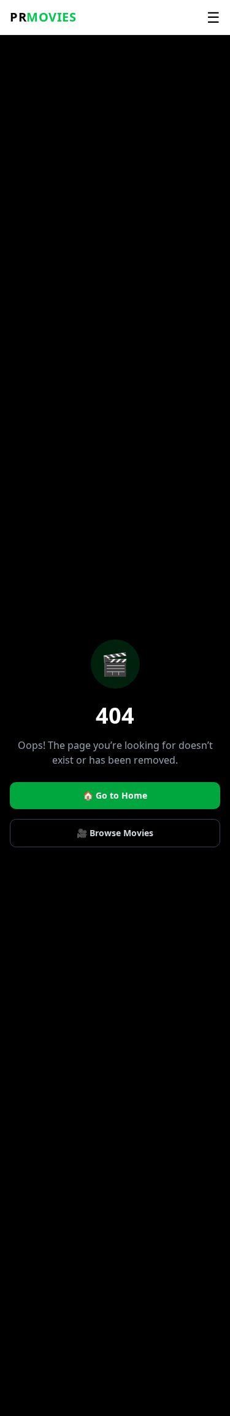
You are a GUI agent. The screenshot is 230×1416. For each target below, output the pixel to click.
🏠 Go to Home (115, 795)
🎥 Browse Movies (115, 833)
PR (43, 17)
